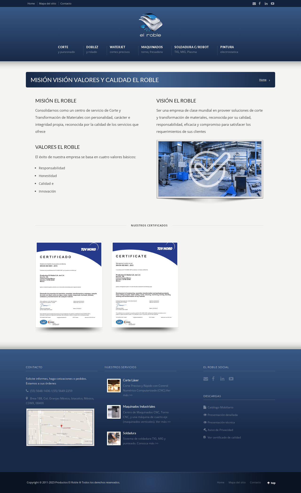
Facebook (259, 3)
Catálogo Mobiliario (220, 407)
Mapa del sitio (47, 3)
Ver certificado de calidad (224, 437)
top (273, 483)
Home (31, 3)
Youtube (231, 378)
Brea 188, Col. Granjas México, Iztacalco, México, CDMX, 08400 (60, 400)
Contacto (65, 3)
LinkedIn (265, 3)
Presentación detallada (223, 415)
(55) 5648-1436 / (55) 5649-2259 (51, 391)
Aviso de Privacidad (220, 430)
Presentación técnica (221, 422)
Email (206, 378)
